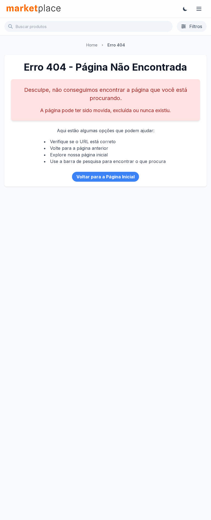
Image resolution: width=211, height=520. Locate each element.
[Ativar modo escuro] (185, 9)
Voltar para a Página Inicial (105, 176)
